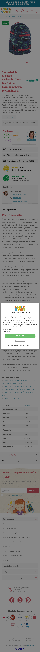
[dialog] (20, 326)
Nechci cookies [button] (20, 341)
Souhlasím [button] (20, 336)
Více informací (7, 331)
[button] (20, 345)
